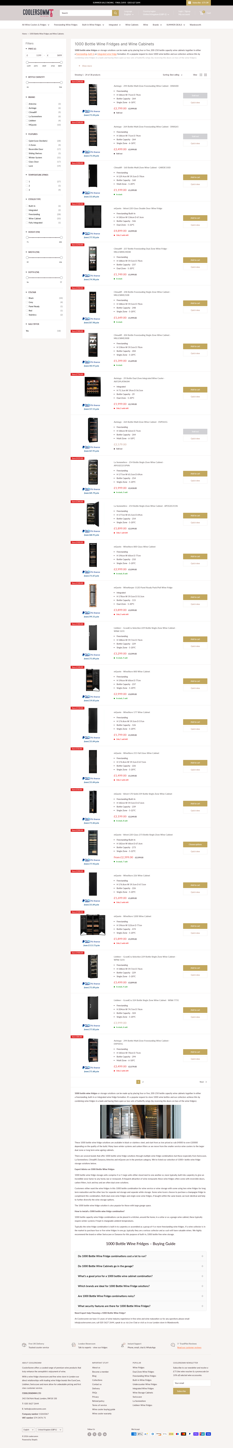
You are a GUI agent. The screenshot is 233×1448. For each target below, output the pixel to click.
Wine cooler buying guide (103, 1409)
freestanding (81, 54)
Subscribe (181, 1391)
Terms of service (99, 1405)
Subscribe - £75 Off (200, 2)
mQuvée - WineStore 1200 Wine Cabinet (132, 916)
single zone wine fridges (141, 1196)
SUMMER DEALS (174, 24)
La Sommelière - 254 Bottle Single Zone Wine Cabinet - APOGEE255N (146, 506)
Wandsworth (195, 24)
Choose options (195, 844)
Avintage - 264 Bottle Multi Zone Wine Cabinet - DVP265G (140, 422)
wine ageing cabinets (104, 1150)
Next (202, 1082)
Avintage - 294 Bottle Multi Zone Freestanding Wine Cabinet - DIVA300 (146, 86)
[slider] (27, 62)
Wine (145, 24)
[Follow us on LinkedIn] (105, 1434)
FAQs (94, 1392)
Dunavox (101, 1159)
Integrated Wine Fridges (143, 1388)
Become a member (100, 1371)
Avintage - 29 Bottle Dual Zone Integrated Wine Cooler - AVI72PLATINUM (139, 380)
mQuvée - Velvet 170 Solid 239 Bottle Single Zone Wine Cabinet (143, 794)
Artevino (110, 1159)
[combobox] (86, 13)
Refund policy (98, 1401)
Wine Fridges (138, 1367)
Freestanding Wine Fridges (66, 24)
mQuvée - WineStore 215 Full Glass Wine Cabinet (136, 753)
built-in (91, 54)
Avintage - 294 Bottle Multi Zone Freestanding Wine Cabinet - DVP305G (142, 1042)
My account (184, 14)
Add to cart (195, 177)
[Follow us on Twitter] (94, 1434)
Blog (94, 1376)
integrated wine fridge (107, 54)
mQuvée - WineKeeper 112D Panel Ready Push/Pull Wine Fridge (143, 587)
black (127, 1142)
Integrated (113, 24)
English (26, 1430)
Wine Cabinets (131, 24)
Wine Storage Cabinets (143, 1392)
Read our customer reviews (189, 1347)
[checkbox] (45, 103)
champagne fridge (195, 1192)
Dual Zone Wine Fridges (143, 1371)
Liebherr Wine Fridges (142, 1405)
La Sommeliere (81, 1159)
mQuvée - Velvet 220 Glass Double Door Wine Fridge (138, 208)
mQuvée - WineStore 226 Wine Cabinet (132, 875)
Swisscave (201, 1156)
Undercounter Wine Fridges (145, 1384)
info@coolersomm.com (85, 1322)
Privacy (95, 1397)
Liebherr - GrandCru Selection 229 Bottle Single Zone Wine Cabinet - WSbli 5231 (145, 629)
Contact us (97, 1384)
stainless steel (138, 1142)
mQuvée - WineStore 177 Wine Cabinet (132, 712)
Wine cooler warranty (102, 1413)
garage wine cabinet (180, 1217)
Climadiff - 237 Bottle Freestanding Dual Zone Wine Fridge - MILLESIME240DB (141, 250)
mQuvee (122, 1159)
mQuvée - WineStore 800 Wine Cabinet (132, 671)
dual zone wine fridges (116, 1196)
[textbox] (35, 55)
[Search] (115, 13)
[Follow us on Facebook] (89, 1434)
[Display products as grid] (205, 75)
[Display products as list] (201, 75)
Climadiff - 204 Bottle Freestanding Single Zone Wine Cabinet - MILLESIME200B (142, 336)
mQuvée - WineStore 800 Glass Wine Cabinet (134, 546)
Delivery (96, 1388)
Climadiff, (93, 1159)
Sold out (195, 95)
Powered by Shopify (29, 1440)
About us (96, 1367)
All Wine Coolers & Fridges (34, 24)
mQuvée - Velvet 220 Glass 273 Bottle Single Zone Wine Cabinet (143, 834)
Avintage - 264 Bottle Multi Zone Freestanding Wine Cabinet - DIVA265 (146, 126)
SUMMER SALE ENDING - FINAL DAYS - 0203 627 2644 (116, 2)
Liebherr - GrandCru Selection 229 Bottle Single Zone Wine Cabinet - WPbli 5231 (145, 958)
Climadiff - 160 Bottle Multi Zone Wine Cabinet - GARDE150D (142, 167)
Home (24, 34)
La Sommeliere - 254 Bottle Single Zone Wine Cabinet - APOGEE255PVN (139, 464)
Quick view (195, 102)
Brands (156, 24)
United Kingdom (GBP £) (47, 1430)
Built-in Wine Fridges (91, 24)
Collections (97, 1380)
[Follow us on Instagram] (100, 1434)
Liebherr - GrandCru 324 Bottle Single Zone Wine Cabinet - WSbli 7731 (146, 1000)
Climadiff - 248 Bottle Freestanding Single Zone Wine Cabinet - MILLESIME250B (142, 293)
